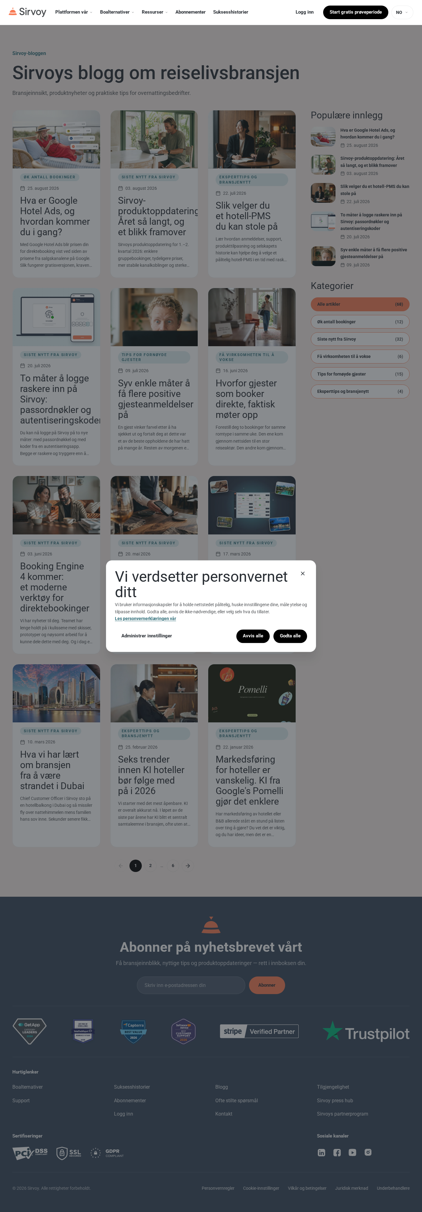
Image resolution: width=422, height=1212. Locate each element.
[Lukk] (303, 573)
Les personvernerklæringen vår (145, 618)
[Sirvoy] (27, 12)
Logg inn (305, 12)
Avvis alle (253, 636)
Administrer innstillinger (146, 636)
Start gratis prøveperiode (356, 12)
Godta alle (290, 636)
